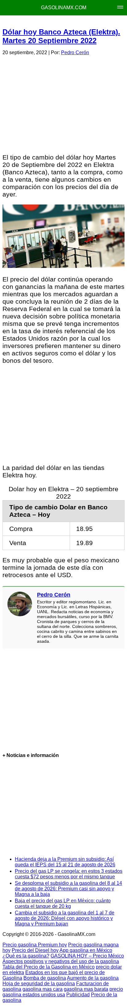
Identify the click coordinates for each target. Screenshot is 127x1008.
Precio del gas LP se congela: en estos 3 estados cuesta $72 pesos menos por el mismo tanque (68, 873)
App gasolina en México (85, 950)
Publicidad (78, 994)
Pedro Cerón (75, 52)
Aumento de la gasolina (93, 978)
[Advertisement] (63, 103)
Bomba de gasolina (44, 978)
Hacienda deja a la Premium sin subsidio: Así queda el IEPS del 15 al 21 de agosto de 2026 (65, 861)
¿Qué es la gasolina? (25, 955)
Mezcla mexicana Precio (62, 21)
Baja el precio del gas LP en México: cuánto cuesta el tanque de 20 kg (63, 903)
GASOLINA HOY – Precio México (87, 955)
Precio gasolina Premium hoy (34, 944)
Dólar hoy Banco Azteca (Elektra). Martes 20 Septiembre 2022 (61, 36)
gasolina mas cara (43, 989)
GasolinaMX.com (63, 7)
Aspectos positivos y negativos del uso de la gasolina (60, 961)
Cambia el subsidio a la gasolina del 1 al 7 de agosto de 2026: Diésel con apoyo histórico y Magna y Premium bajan (64, 918)
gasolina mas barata (86, 989)
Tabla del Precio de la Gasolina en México (48, 967)
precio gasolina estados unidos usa (62, 991)
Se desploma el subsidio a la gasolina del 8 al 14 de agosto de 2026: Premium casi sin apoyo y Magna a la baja (68, 888)
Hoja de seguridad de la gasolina (38, 983)
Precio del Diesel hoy (35, 950)
